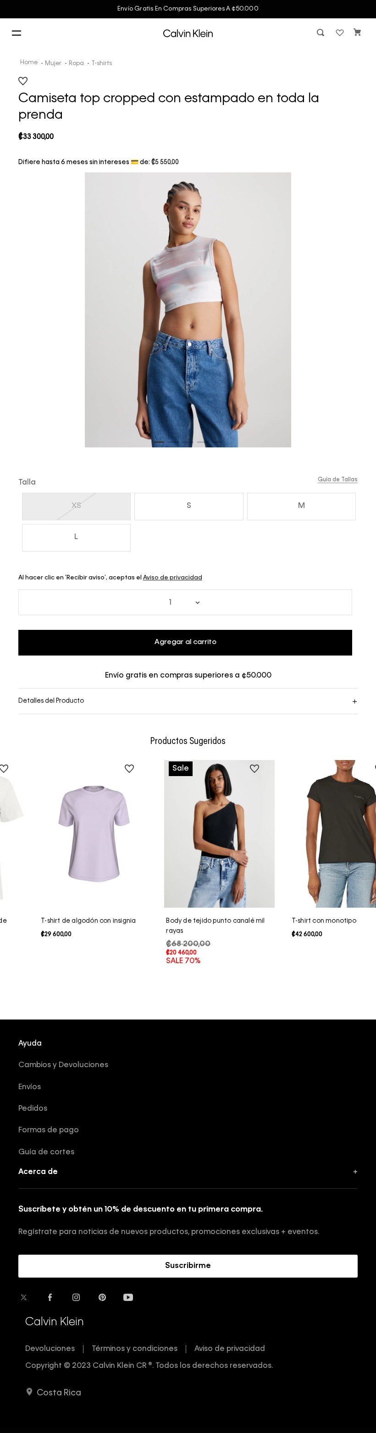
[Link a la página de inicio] (29, 63)
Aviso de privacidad (172, 578)
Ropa (76, 63)
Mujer (53, 63)
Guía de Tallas (338, 480)
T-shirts (101, 63)
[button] (321, 33)
